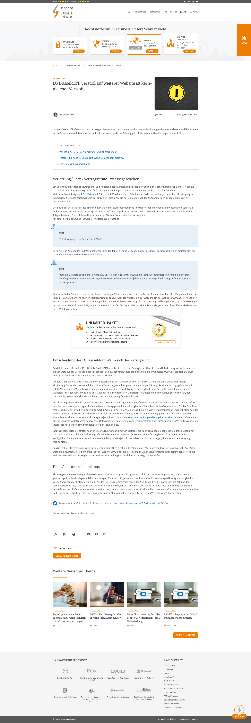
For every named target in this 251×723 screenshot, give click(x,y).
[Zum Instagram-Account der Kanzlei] (104, 534)
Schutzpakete (139, 12)
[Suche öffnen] (129, 12)
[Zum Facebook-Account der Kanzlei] (96, 534)
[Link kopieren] (55, 534)
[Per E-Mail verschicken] (88, 534)
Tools (165, 12)
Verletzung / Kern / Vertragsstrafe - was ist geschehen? (88, 152)
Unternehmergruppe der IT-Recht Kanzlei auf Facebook (144, 503)
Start (55, 65)
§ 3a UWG (86, 194)
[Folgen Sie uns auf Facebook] (197, 1)
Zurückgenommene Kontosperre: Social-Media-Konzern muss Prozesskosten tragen (69, 618)
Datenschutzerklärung (167, 719)
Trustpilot (80, 1)
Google (61, 1)
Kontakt (195, 719)
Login (185, 12)
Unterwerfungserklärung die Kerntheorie (154, 417)
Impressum (184, 719)
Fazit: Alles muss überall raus (74, 164)
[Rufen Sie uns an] (185, 1)
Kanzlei (173, 12)
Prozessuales (59, 79)
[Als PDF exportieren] (64, 534)
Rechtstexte (154, 12)
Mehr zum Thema (185, 635)
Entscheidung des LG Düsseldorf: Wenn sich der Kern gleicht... (91, 158)
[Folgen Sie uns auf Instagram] (193, 2)
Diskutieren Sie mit (67, 555)
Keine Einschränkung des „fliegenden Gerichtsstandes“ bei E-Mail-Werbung (144, 618)
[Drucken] (73, 534)
